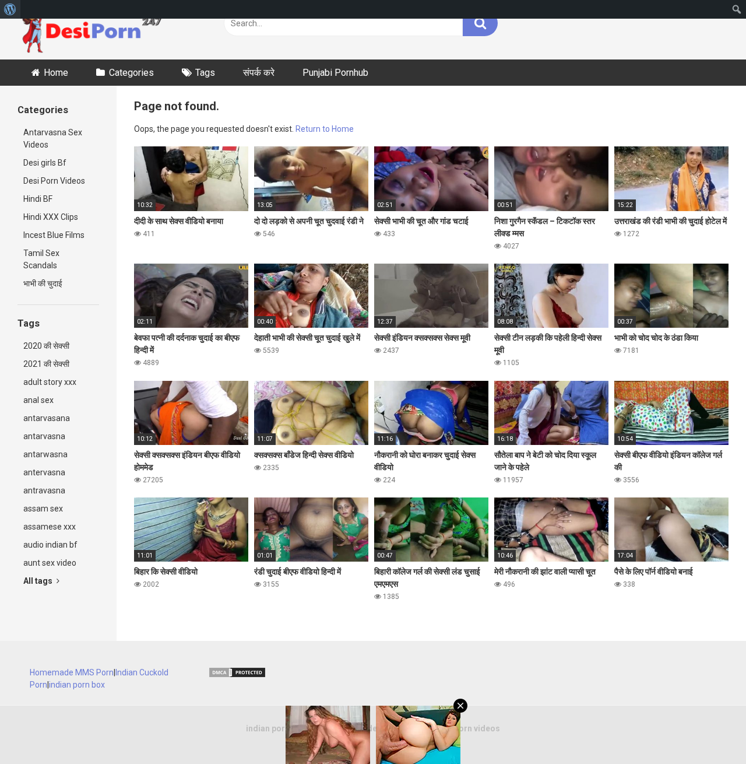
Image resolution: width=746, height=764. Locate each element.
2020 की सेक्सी (46, 346)
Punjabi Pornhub (335, 72)
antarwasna (45, 454)
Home (56, 72)
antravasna (44, 490)
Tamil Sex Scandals (41, 259)
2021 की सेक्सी (46, 364)
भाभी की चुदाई (42, 283)
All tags (38, 581)
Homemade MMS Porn (72, 672)
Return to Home (324, 129)
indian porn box (77, 684)
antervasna (44, 472)
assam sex (43, 508)
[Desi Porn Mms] (96, 29)
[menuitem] (10, 9)
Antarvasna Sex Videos (52, 138)
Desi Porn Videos (54, 180)
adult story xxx (49, 382)
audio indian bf (50, 544)
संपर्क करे (259, 72)
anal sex (38, 400)
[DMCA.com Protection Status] (237, 675)
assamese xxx (49, 526)
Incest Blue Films (54, 235)
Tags (205, 72)
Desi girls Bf (44, 162)
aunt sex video (49, 562)
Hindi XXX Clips (50, 217)
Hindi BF (37, 199)
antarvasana (46, 418)
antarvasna (44, 436)
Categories (131, 72)
